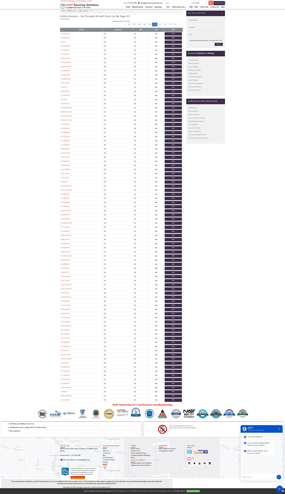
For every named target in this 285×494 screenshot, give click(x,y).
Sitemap (105, 462)
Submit (218, 44)
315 (175, 24)
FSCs (168, 7)
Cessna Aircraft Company (196, 118)
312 (160, 24)
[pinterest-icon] (204, 463)
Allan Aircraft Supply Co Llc (197, 135)
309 (144, 24)
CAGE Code (204, 7)
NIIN (191, 7)
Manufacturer (71, 11)
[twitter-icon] (194, 463)
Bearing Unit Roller (194, 70)
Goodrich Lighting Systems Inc (198, 138)
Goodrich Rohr (193, 125)
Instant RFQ (219, 3)
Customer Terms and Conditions (141, 463)
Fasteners (149, 7)
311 (155, 24)
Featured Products (109, 460)
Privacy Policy (135, 449)
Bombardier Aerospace (196, 121)
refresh (279, 429)
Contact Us (215, 7)
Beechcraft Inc (193, 111)
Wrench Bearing (193, 63)
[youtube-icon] (199, 463)
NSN (196, 7)
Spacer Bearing (193, 67)
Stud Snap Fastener (194, 77)
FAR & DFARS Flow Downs (167, 449)
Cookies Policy (135, 451)
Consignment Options (166, 451)
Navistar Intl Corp (194, 128)
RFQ (173, 34)
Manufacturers (137, 7)
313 (165, 24)
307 (134, 24)
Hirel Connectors (194, 115)
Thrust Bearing (193, 60)
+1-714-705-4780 (74, 455)
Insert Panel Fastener (195, 83)
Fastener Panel (108, 458)
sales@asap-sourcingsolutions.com (151, 3)
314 (170, 24)
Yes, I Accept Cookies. (193, 491)
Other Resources (178, 7)
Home (128, 7)
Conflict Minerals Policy (138, 453)
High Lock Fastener (194, 87)
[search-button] (211, 3)
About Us (106, 451)
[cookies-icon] (283, 491)
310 (149, 24)
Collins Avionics (83, 11)
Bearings (158, 7)
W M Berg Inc (192, 108)
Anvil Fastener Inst (194, 90)
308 (139, 24)
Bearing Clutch (193, 73)
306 (129, 24)
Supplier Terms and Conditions (141, 465)
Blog (222, 7)
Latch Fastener (193, 80)
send (279, 477)
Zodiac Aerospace (194, 131)
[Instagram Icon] (189, 463)
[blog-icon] (209, 463)
